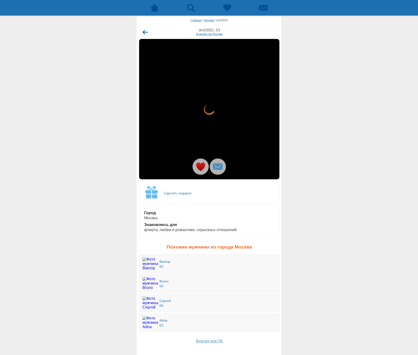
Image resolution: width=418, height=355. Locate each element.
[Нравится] (201, 167)
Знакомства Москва (209, 34)
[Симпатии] (227, 7)
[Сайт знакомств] (154, 7)
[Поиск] (191, 7)
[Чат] (263, 7)
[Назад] (145, 32)
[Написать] (218, 167)
